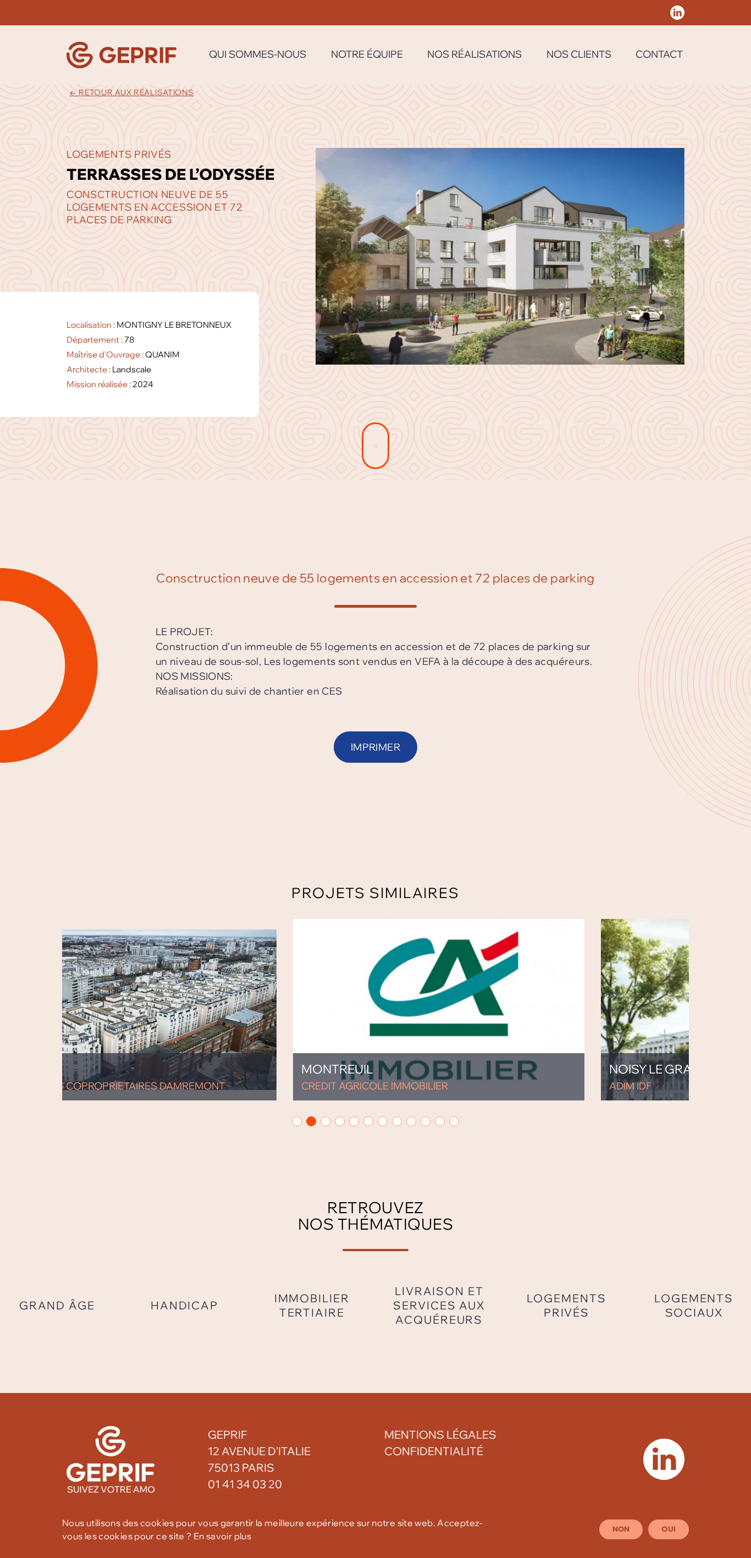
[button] (297, 1121)
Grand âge (57, 1305)
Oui (668, 1528)
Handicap (184, 1305)
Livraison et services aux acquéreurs (439, 1305)
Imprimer (375, 747)
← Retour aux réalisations (131, 92)
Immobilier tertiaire (312, 1305)
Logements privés (566, 1305)
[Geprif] (121, 55)
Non (621, 1528)
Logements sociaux (693, 1305)
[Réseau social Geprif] (677, 12)
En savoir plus (222, 1536)
